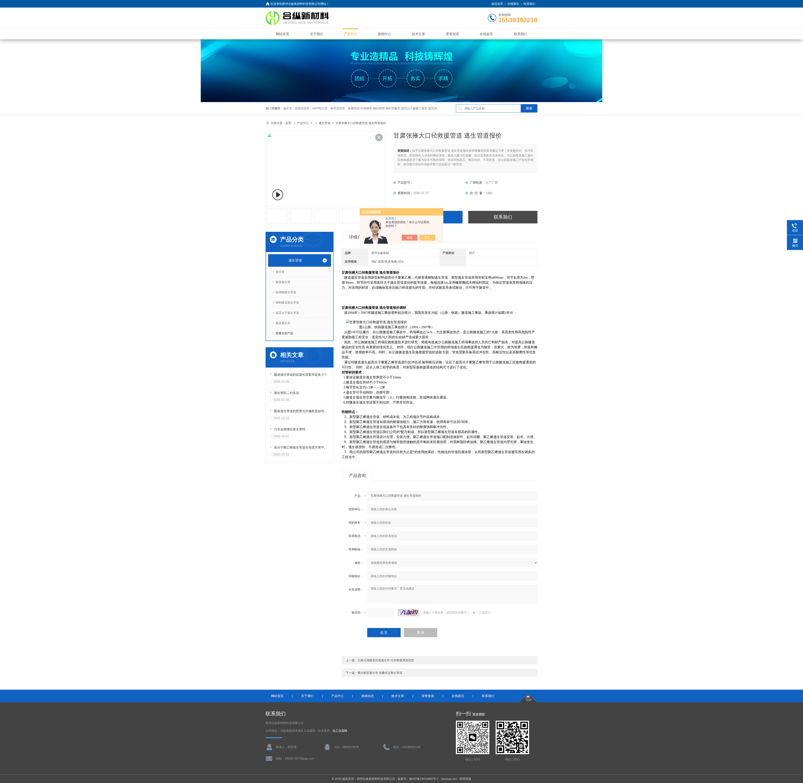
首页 (288, 123)
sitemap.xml (449, 778)
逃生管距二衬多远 (286, 393)
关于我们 (316, 34)
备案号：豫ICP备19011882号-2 (418, 778)
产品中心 (350, 34)
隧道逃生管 (283, 323)
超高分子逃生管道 (287, 312)
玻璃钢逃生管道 (286, 292)
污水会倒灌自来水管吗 (289, 429)
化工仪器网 (339, 730)
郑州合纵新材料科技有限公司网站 (304, 3)
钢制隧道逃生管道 (287, 302)
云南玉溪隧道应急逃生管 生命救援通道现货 (386, 660)
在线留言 (513, 3)
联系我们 (529, 3)
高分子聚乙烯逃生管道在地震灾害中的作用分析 (302, 447)
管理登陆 (465, 778)
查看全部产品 (284, 333)
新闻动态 (367, 696)
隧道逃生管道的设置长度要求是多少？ (300, 374)
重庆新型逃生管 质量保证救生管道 (380, 672)
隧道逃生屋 (283, 282)
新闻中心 (384, 34)
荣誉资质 (452, 34)
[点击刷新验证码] (408, 612)
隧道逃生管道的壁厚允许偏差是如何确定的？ (302, 411)
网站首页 (282, 34)
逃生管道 (324, 123)
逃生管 (280, 271)
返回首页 (497, 3)
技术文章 (418, 34)
